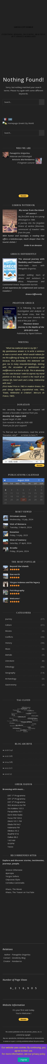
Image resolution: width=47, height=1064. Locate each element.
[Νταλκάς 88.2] (4, 837)
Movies (8, 631)
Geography (10, 672)
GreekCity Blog (18, 957)
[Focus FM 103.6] (4, 818)
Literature (9, 660)
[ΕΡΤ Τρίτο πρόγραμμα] (4, 802)
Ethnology (9, 666)
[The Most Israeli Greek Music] (4, 846)
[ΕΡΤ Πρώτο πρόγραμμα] (4, 795)
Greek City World (23, 27)
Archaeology (10, 678)
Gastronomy (10, 684)
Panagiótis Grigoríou (21, 954)
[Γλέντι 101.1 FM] (4, 821)
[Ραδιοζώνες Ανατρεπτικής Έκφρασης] (4, 843)
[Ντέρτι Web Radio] (4, 814)
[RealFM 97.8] (4, 834)
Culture (8, 625)
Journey (8, 619)
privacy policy (38, 1053)
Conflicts (9, 637)
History (8, 643)
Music (7, 648)
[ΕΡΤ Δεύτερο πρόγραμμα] (4, 799)
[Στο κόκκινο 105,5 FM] (4, 808)
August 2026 (23, 480)
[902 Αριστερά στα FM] (4, 805)
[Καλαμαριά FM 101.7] (4, 827)
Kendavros (17, 961)
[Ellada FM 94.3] (4, 824)
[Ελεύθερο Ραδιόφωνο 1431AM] (4, 840)
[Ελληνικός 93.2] (4, 830)
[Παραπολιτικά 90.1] (4, 811)
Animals (8, 654)
